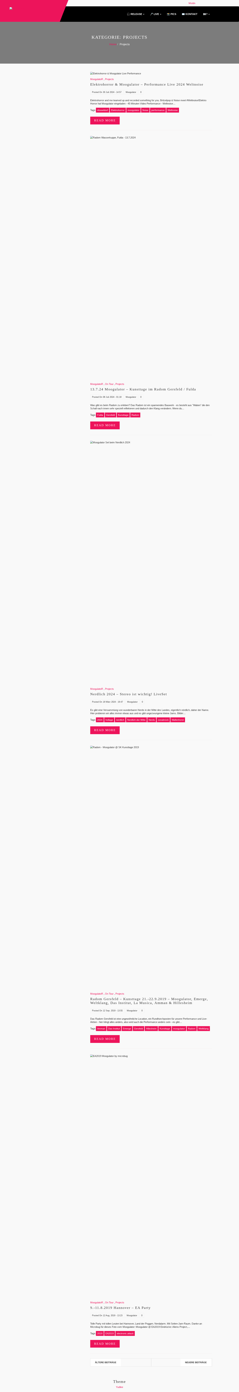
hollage (109, 720)
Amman (101, 1028)
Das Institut (114, 1028)
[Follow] (198, 3)
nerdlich (120, 720)
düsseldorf (102, 110)
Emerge (127, 1028)
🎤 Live (154, 14)
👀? (205, 14)
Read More (105, 120)
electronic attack (125, 1333)
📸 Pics (171, 14)
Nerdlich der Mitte (136, 720)
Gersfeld (110, 415)
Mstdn (193, 3)
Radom (135, 415)
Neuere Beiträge (196, 1362)
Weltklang (204, 1028)
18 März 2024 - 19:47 (113, 702)
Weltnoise (173, 110)
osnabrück (163, 720)
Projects (109, 79)
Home (112, 44)
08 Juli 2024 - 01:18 (112, 397)
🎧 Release (134, 14)
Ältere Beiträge (105, 1362)
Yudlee (119, 1387)
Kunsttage (123, 415)
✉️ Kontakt (189, 14)
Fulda (100, 415)
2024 (99, 720)
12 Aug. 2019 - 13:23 (112, 1315)
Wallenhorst (178, 720)
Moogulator (131, 92)
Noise (145, 110)
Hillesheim (151, 1028)
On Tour (109, 384)
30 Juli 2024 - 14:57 (112, 92)
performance (158, 110)
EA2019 (110, 1333)
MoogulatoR (96, 79)
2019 (99, 1333)
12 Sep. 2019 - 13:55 (113, 1010)
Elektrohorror (118, 110)
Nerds (152, 720)
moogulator (133, 110)
